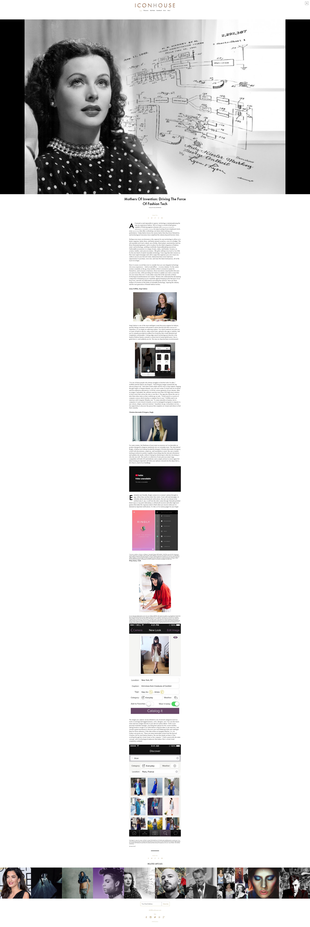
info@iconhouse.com (155, 910)
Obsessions (145, 10)
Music (164, 10)
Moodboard (159, 10)
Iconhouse (155, 5)
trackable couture (147, 229)
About (169, 10)
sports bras (136, 231)
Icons (141, 10)
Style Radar (152, 10)
